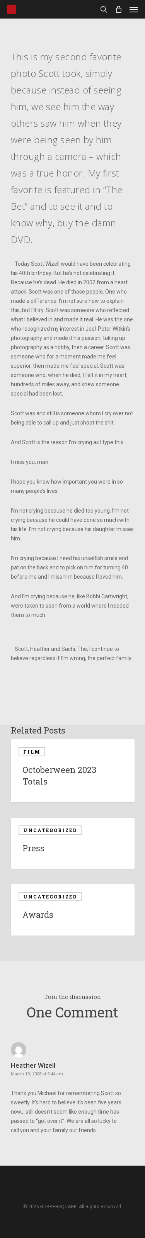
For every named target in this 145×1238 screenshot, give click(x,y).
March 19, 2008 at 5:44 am (37, 1074)
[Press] (73, 843)
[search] (103, 9)
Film (32, 752)
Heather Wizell (33, 1065)
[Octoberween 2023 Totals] (73, 770)
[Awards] (73, 910)
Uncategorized (50, 830)
